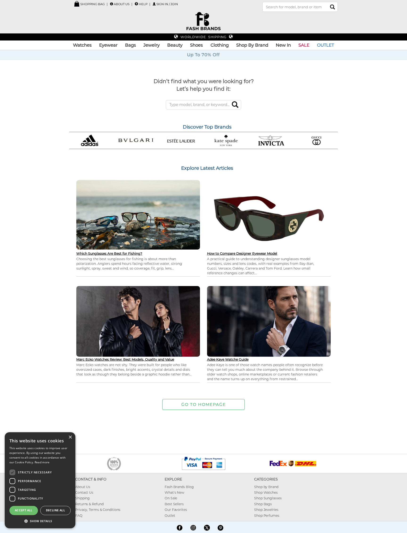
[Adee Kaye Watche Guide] (269, 321)
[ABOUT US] (111, 3)
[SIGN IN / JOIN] (154, 3)
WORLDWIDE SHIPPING (203, 37)
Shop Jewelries (266, 510)
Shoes (196, 45)
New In (283, 45)
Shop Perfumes (266, 515)
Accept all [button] (24, 510)
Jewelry (151, 45)
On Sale (171, 498)
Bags (130, 45)
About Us (122, 4)
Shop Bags (263, 504)
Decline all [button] (55, 510)
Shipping (82, 498)
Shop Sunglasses (268, 498)
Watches (82, 45)
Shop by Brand (266, 487)
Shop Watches (266, 492)
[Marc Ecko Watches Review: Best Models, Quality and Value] (138, 321)
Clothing (220, 45)
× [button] (70, 437)
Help (143, 4)
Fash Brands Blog (179, 487)
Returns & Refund (89, 504)
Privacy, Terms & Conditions (97, 510)
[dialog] (40, 480)
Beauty (175, 45)
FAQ (78, 515)
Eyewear (108, 45)
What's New (174, 492)
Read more (42, 462)
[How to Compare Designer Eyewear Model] (269, 218)
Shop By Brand (252, 45)
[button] (40, 521)
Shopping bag (92, 4)
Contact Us (84, 492)
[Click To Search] (332, 6)
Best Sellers (174, 504)
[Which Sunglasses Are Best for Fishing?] (138, 214)
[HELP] (136, 3)
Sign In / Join (167, 4)
